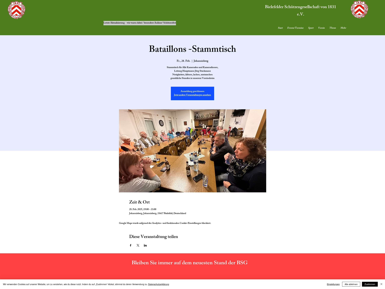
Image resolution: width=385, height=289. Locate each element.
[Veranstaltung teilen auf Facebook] (130, 245)
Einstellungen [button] (333, 284)
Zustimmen (370, 284)
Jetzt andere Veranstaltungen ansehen (192, 95)
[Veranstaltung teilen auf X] (138, 245)
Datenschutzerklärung (158, 284)
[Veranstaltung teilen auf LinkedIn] (145, 245)
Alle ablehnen (351, 284)
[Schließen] (381, 284)
